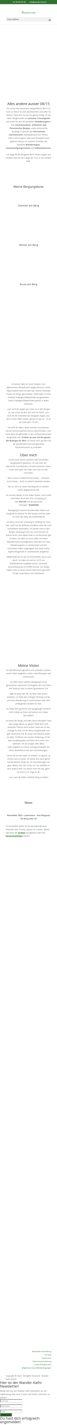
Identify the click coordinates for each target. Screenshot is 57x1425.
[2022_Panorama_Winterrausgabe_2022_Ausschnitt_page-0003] (28, 1019)
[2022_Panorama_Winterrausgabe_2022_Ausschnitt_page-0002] (28, 959)
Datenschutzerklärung (42, 1361)
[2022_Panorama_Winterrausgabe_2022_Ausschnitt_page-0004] (28, 1079)
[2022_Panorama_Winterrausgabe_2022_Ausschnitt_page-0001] (28, 900)
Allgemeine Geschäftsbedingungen (36, 1368)
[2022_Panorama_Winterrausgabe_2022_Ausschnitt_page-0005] (28, 1139)
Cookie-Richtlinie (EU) (42, 1364)
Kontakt (48, 1354)
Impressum (46, 1358)
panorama (39, 826)
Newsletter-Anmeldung (41, 1351)
